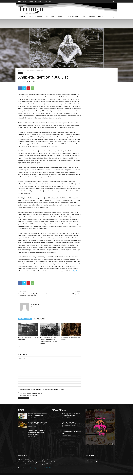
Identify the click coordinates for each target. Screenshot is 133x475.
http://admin (33, 306)
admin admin (35, 304)
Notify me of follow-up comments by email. (31, 393)
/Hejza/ (74, 271)
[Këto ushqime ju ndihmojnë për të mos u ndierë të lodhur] (22, 416)
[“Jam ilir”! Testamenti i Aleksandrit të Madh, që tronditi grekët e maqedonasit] (56, 424)
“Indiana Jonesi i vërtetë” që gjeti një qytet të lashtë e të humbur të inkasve (36, 432)
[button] (112, 17)
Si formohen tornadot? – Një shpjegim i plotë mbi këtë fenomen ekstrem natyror (33, 295)
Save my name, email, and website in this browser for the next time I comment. (42, 389)
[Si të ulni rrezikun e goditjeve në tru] (56, 434)
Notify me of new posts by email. (28, 395)
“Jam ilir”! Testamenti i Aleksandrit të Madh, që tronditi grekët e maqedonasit (71, 424)
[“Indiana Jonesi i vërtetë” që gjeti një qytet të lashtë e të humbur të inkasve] (22, 433)
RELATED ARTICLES (25, 319)
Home (19, 70)
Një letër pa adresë (75, 294)
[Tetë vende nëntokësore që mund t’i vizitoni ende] (28, 329)
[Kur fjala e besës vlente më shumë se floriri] (71, 329)
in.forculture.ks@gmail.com (33, 468)
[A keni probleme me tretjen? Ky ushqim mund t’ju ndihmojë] (22, 424)
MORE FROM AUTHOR (39, 319)
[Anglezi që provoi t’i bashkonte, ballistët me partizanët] (56, 416)
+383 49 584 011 (47, 468)
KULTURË (25, 70)
